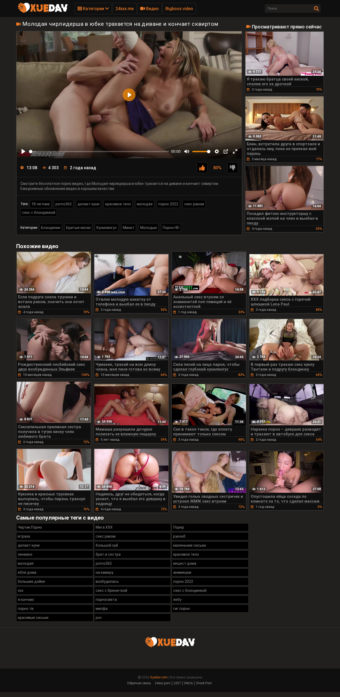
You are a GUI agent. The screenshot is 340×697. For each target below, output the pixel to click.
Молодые (148, 228)
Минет (128, 228)
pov (99, 617)
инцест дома (184, 563)
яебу (177, 599)
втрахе (24, 536)
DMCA (188, 683)
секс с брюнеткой (111, 590)
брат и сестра (108, 554)
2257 (177, 683)
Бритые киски (78, 228)
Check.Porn (204, 683)
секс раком (194, 204)
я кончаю (26, 599)
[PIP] (226, 151)
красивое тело (118, 204)
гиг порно (181, 608)
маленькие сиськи (189, 545)
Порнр (178, 527)
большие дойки (31, 581)
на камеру (104, 572)
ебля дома (27, 572)
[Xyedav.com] (42, 12)
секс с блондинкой (38, 212)
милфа (102, 608)
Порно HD (171, 228)
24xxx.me (125, 8)
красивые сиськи (33, 617)
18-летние (40, 204)
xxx (20, 590)
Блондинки (50, 228)
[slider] (99, 151)
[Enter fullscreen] (235, 151)
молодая (144, 204)
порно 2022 (168, 204)
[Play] (23, 151)
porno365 (64, 204)
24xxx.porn (163, 683)
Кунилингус (106, 228)
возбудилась (107, 581)
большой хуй (107, 545)
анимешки (182, 572)
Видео (152, 8)
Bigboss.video (179, 8)
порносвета (106, 599)
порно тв (25, 608)
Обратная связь (139, 683)
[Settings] (216, 151)
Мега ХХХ (104, 527)
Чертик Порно (30, 527)
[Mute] (186, 151)
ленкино (25, 554)
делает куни (88, 204)
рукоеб (179, 536)
